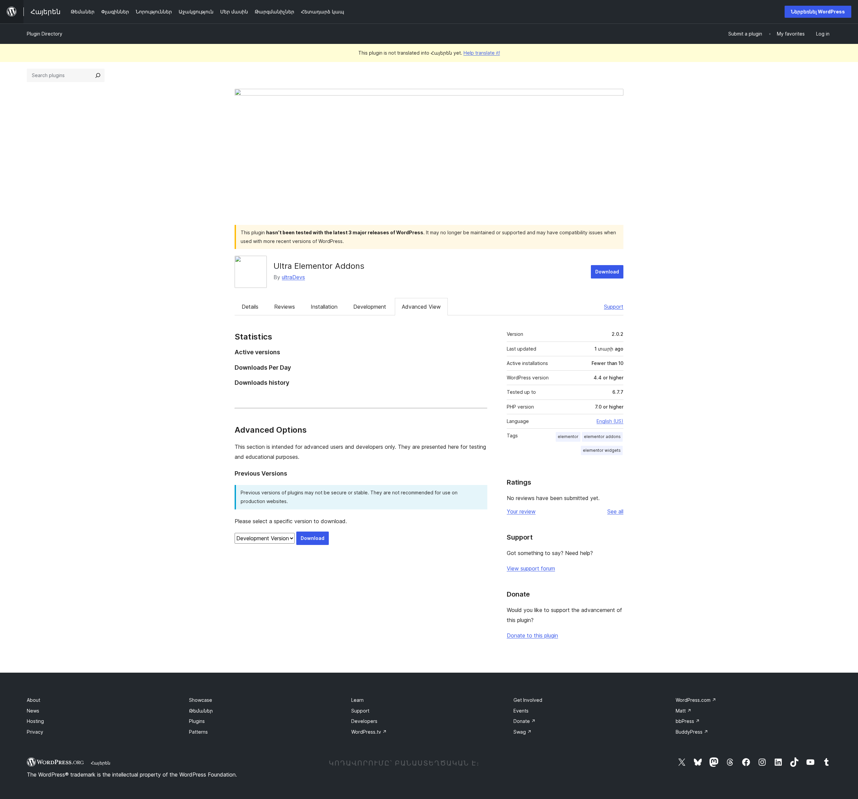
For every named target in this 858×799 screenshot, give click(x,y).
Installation (324, 306)
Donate (524, 721)
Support (613, 306)
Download (607, 271)
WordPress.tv (369, 732)
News (33, 711)
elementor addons (602, 436)
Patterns (198, 732)
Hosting (35, 721)
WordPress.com (696, 700)
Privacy (35, 732)
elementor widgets (602, 450)
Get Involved (527, 700)
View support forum (531, 568)
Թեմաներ (201, 711)
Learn (357, 700)
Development (369, 306)
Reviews (284, 306)
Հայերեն (100, 762)
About (33, 700)
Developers (364, 721)
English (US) (610, 421)
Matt (683, 711)
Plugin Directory (44, 34)
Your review (521, 511)
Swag (522, 732)
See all (615, 511)
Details (250, 306)
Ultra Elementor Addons (318, 266)
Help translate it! (482, 53)
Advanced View (421, 306)
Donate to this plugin (532, 635)
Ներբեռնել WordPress (818, 11)
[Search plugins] (98, 75)
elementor (568, 436)
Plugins (197, 721)
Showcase (200, 700)
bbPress (688, 721)
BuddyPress (692, 732)
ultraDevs (293, 277)
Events (521, 711)
